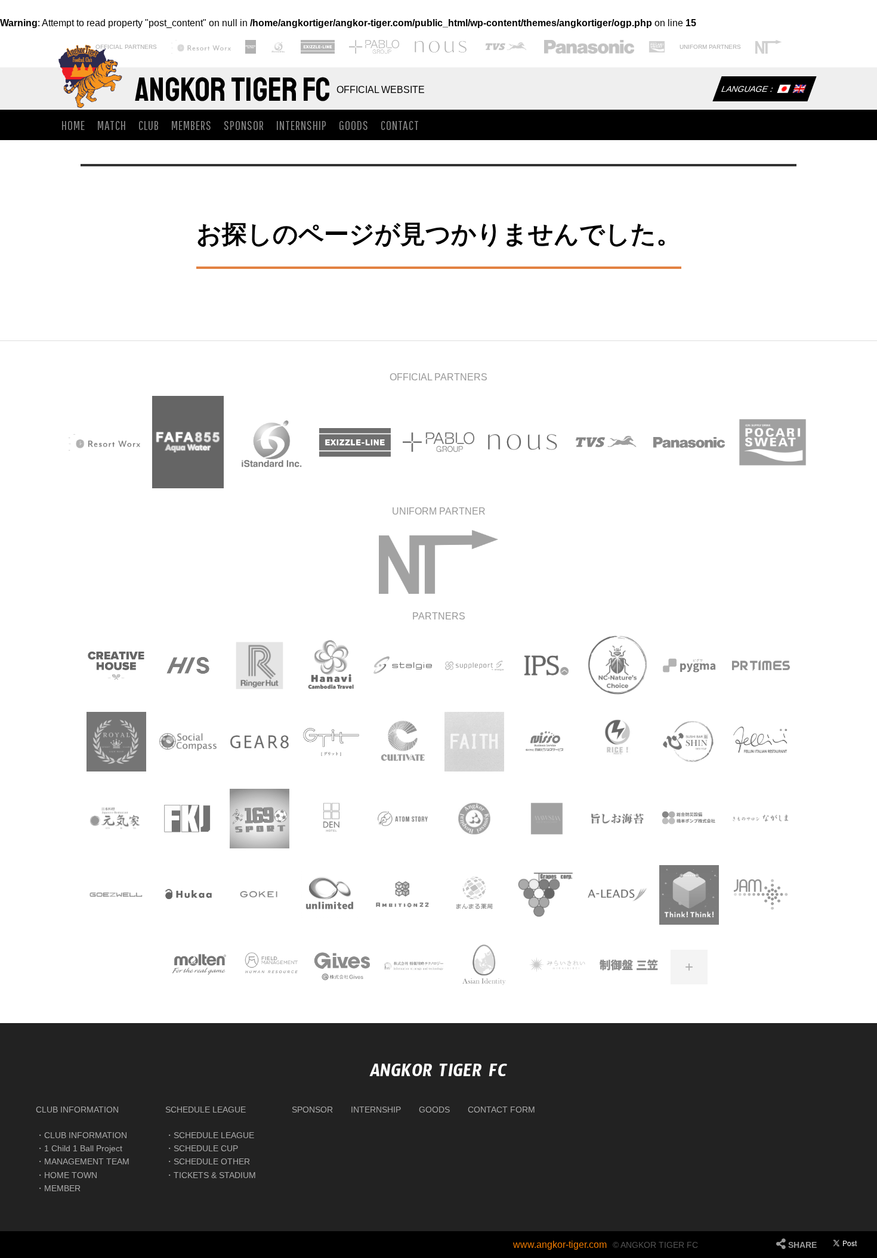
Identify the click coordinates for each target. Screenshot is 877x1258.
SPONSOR (244, 124)
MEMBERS (191, 124)
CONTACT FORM (501, 1109)
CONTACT (400, 124)
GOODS (354, 124)
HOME (73, 124)
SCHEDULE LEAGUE (205, 1109)
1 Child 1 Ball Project (83, 1148)
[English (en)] (799, 90)
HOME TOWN (70, 1175)
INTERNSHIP (301, 124)
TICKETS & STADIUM (215, 1175)
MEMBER (62, 1188)
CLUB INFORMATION (77, 1109)
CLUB (148, 124)
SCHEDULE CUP (206, 1148)
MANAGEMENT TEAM (86, 1161)
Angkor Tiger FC (233, 90)
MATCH (111, 124)
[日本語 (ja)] (783, 90)
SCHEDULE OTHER (212, 1161)
